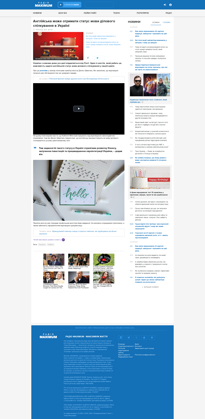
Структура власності (126, 346)
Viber (63, 239)
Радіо (169, 13)
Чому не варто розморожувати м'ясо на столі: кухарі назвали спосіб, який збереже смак (103, 44)
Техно (116, 13)
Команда (121, 344)
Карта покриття (124, 355)
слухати (71, 5)
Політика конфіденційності (145, 355)
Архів (137, 344)
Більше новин (151, 287)
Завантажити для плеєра (144, 348)
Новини (37, 13)
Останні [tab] (155, 22)
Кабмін (51, 244)
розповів (43, 70)
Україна (42, 244)
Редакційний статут (125, 357)
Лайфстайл (90, 13)
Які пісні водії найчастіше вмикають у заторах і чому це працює (101, 37)
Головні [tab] (166, 22)
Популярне (143, 13)
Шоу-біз (62, 13)
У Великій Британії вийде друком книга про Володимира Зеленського (79, 79)
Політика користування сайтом (123, 350)
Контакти (138, 346)
